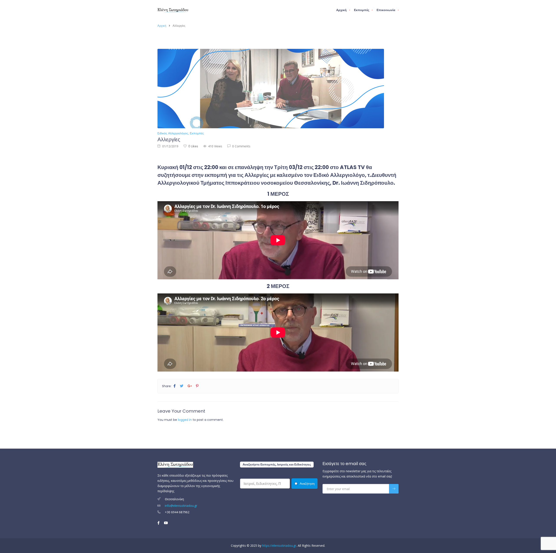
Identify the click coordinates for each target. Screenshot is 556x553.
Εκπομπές (361, 10)
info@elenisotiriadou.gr (181, 506)
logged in (185, 420)
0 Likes (193, 146)
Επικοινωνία (386, 10)
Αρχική (341, 10)
